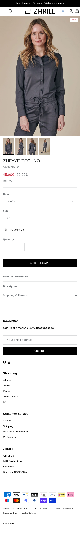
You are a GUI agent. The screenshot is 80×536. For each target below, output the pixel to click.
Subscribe (40, 329)
